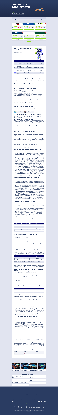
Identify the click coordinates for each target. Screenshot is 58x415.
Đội (19, 394)
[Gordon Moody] (28, 407)
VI (12, 401)
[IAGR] (15, 407)
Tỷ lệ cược (15, 271)
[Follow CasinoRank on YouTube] (42, 401)
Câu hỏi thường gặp (28, 394)
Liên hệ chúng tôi (38, 393)
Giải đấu (19, 393)
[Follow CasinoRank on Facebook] (38, 401)
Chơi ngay (17, 38)
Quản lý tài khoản (28, 393)
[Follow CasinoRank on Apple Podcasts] (45, 401)
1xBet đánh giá (17, 39)
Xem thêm (29, 41)
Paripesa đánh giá (29, 39)
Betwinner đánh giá (41, 39)
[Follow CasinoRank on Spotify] (44, 401)
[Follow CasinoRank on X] (41, 401)
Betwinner (15, 72)
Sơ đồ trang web (38, 394)
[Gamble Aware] (36, 407)
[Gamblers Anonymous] (18, 407)
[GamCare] (23, 407)
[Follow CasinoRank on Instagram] (39, 401)
